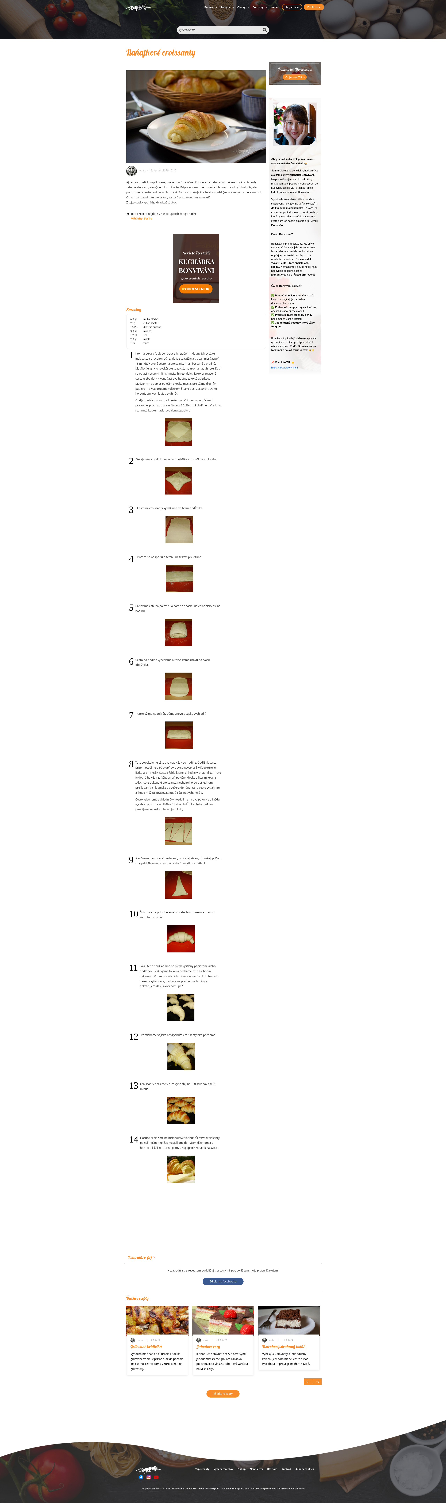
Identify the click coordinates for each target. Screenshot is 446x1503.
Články (241, 7)
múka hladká (150, 319)
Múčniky (137, 218)
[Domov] (139, 7)
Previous (308, 1381)
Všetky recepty (223, 1394)
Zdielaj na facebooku (223, 1281)
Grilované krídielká (146, 1346)
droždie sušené (152, 327)
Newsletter (256, 1469)
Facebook (141, 1477)
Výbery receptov (223, 1469)
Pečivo (148, 218)
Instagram (148, 1477)
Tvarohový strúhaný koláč (283, 1346)
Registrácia (292, 7)
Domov (208, 7)
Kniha (274, 7)
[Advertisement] (196, 1224)
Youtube (156, 1477)
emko (142, 170)
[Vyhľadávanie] (264, 30)
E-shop (241, 1469)
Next (317, 1381)
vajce (146, 343)
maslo (146, 339)
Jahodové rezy (208, 1346)
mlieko (147, 331)
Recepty (225, 7)
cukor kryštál (150, 323)
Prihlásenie (314, 7)
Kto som (272, 1469)
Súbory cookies (304, 1469)
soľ (145, 335)
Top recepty (202, 1469)
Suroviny (258, 7)
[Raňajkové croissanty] (196, 112)
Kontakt (286, 1469)
